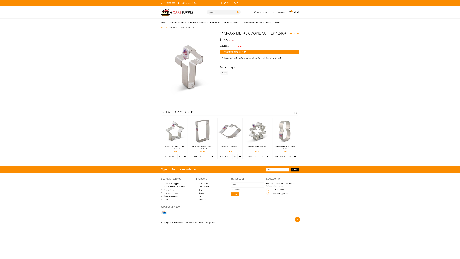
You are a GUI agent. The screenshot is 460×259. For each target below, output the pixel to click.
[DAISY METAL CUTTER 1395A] (257, 131)
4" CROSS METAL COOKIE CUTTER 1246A (181, 27)
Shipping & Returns (171, 196)
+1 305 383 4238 (277, 189)
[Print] (298, 34)
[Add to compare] (294, 34)
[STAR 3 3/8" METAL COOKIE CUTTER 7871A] (174, 131)
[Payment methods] (164, 212)
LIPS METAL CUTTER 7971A (230, 147)
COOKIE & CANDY (231, 22)
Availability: (224, 46)
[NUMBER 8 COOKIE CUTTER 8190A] (285, 131)
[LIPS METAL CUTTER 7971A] (230, 131)
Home (163, 22)
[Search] (238, 12)
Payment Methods (171, 193)
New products (204, 187)
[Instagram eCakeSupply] (237, 3)
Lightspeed (211, 223)
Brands (201, 193)
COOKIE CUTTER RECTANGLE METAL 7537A (202, 148)
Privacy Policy (169, 190)
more (277, 22)
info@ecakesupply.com (279, 193)
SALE (268, 22)
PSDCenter (194, 223)
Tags (200, 196)
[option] (175, 139)
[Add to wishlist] (291, 34)
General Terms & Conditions (175, 187)
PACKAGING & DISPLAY (252, 22)
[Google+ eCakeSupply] (228, 3)
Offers (201, 190)
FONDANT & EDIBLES (197, 22)
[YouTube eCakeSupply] (234, 3)
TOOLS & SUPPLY (177, 22)
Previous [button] (294, 113)
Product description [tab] (235, 52)
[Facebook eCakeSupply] (221, 3)
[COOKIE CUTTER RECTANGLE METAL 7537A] (202, 131)
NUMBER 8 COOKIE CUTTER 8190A (285, 148)
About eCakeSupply (171, 183)
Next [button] (297, 113)
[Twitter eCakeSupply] (225, 3)
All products (203, 183)
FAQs (166, 199)
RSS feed (202, 199)
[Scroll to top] (297, 219)
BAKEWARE (215, 22)
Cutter (224, 73)
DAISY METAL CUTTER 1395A (257, 147)
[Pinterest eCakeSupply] (231, 3)
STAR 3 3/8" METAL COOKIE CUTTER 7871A (174, 148)
